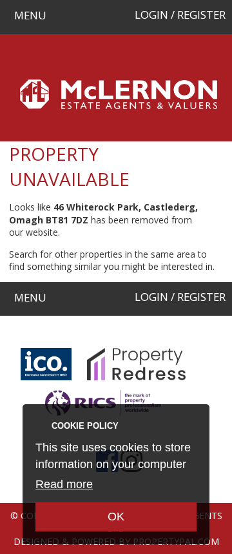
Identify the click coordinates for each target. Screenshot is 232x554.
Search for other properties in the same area (102, 254)
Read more (64, 484)
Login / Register (180, 14)
